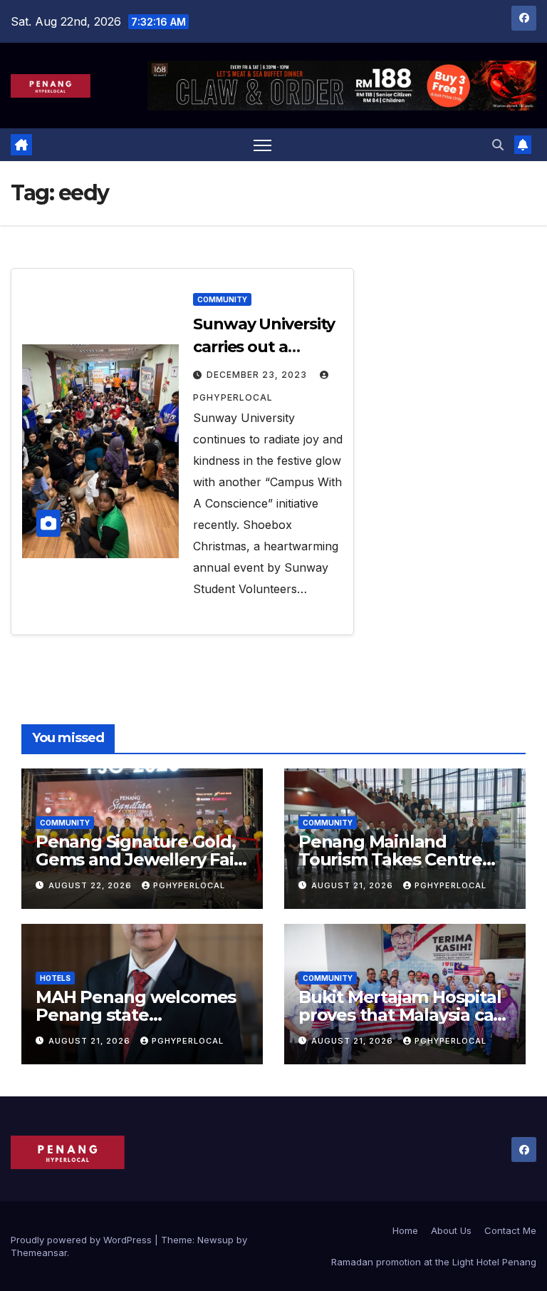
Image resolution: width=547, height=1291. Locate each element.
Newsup (215, 1239)
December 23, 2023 (258, 374)
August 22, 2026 (91, 885)
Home (405, 1230)
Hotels (55, 978)
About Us (451, 1230)
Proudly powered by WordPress (83, 1239)
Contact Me (510, 1230)
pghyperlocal (189, 885)
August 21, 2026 (353, 885)
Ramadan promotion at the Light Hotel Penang (433, 1261)
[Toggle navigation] (262, 145)
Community (222, 299)
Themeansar (39, 1252)
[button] (498, 145)
